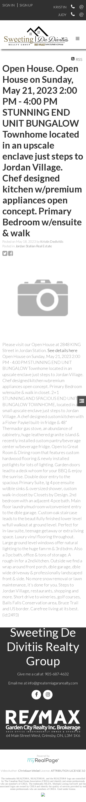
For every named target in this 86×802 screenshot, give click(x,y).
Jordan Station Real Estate (34, 246)
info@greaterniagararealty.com (53, 683)
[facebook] (37, 694)
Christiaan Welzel (29, 770)
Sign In (8, 5)
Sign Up (26, 5)
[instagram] (48, 694)
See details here (62, 350)
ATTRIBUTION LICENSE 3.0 (68, 770)
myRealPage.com (43, 760)
